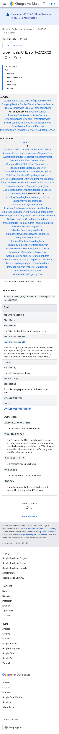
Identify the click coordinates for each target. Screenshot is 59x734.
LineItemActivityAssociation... (27, 204)
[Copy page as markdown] (15, 57)
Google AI (6, 702)
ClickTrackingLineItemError (38, 156)
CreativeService (45, 104)
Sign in (52, 3)
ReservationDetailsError (21, 252)
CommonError (38, 160)
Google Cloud (8, 653)
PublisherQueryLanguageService (17, 130)
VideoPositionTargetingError (28, 274)
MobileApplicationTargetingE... (16, 215)
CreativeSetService (14, 108)
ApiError (27, 142)
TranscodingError (16, 266)
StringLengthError (31, 259)
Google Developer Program (15, 558)
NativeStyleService (41, 122)
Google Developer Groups (14, 563)
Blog (4, 591)
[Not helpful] (25, 39)
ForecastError (47, 182)
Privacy (14, 719)
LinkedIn (6, 606)
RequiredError (40, 244)
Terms (5, 719)
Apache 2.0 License (47, 531)
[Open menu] (5, 3)
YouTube (6, 615)
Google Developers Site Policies (33, 534)
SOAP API (42, 29)
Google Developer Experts (14, 568)
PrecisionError (26, 222)
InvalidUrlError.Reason (17, 408)
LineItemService (13, 119)
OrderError (30, 219)
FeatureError (33, 182)
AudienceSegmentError (40, 153)
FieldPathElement (14, 341)
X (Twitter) (7, 610)
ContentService (28, 104)
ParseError (42, 219)
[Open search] (44, 4)
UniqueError (42, 266)
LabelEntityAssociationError (27, 200)
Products (16, 29)
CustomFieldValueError (16, 171)
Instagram (7, 601)
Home (5, 29)
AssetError (45, 149)
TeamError (46, 259)
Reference (10, 33)
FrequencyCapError (16, 186)
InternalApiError (19, 193)
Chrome (6, 634)
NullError (50, 215)
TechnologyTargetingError (19, 263)
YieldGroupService (45, 130)
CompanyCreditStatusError (20, 164)
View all (6, 663)
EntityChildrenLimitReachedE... (39, 178)
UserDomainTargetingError (27, 270)
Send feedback (14, 45)
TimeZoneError (41, 263)
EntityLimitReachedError (13, 182)
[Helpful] (21, 39)
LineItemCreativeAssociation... (20, 208)
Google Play (8, 658)
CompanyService (10, 104)
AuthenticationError (13, 156)
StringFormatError (12, 259)
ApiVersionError (30, 149)
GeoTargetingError (12, 189)
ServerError (40, 252)
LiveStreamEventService (17, 122)
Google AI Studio (10, 643)
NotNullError (39, 215)
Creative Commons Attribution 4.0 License (37, 528)
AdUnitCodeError (13, 149)
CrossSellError (17, 167)
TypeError (30, 266)
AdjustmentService (14, 100)
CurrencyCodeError (36, 167)
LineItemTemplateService (36, 119)
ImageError (46, 189)
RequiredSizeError (39, 248)
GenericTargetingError (37, 186)
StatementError (41, 255)
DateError (11, 175)
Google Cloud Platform (13, 697)
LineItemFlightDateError (15, 211)
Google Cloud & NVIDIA (13, 578)
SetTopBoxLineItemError (19, 255)
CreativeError (42, 164)
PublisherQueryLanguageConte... (27, 230)
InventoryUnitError (40, 197)
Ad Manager (33, 4)
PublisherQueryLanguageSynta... (22, 233)
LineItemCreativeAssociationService (27, 115)
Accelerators (8, 573)
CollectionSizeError (20, 160)
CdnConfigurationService (38, 100)
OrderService (18, 126)
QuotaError (44, 233)
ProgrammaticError (44, 222)
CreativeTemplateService (38, 108)
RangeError (21, 237)
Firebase (6, 638)
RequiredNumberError (17, 248)
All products (8, 707)
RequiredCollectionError (20, 244)
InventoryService (37, 111)
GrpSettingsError (31, 189)
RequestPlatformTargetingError (27, 241)
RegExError (34, 237)
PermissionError (9, 222)
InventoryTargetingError (17, 197)
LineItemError (44, 208)
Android (6, 629)
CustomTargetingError (40, 171)
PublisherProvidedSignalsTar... (27, 226)
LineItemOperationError (40, 211)
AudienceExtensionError (15, 153)
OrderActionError (16, 219)
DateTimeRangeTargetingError (33, 175)
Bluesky (6, 596)
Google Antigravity (11, 648)
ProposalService (35, 126)
